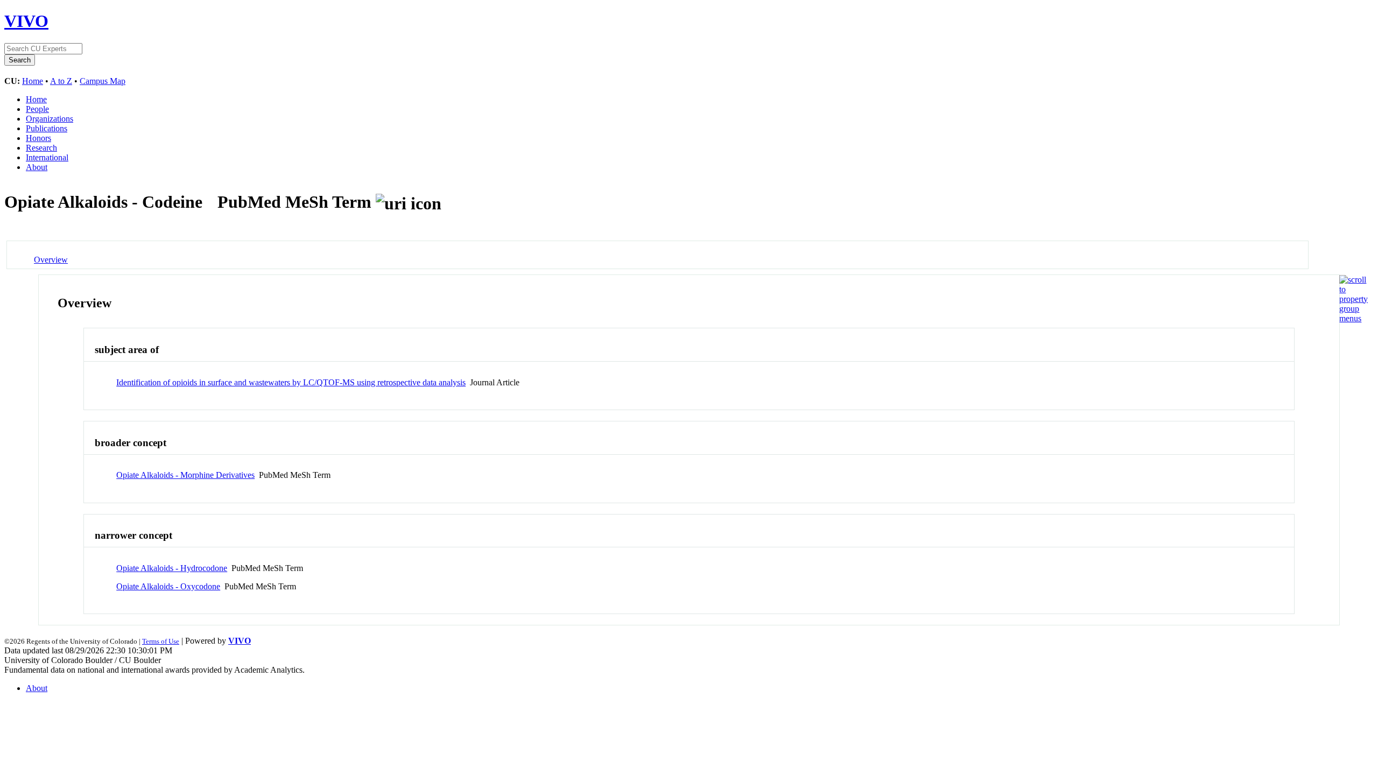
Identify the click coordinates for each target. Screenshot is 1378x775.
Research (41, 147)
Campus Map (102, 81)
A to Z (61, 81)
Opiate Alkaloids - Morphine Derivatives (185, 475)
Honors (38, 138)
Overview (51, 259)
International (47, 157)
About (36, 167)
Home (32, 81)
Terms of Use (160, 641)
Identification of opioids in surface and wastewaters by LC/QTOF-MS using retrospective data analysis (291, 382)
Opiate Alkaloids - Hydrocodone (171, 568)
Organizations (49, 118)
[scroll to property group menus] (1353, 318)
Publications (46, 128)
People (37, 109)
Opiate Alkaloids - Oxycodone (168, 586)
